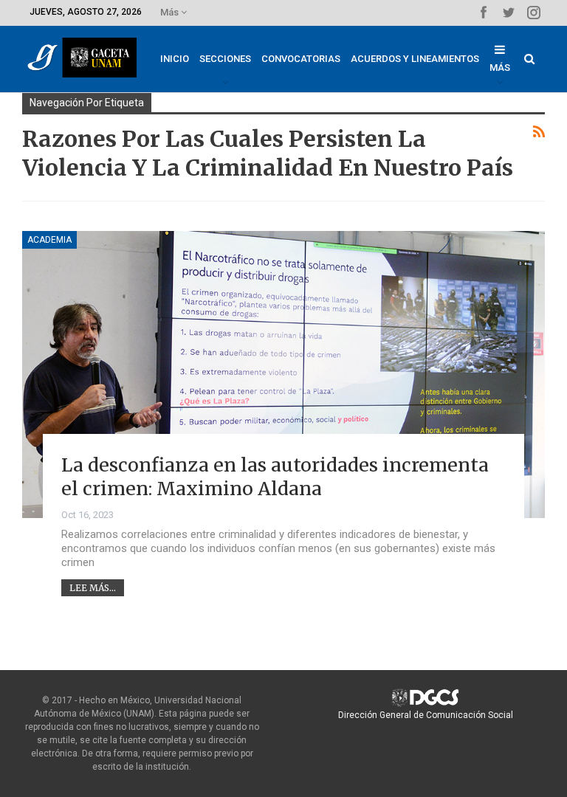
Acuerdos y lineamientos (415, 58)
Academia (49, 240)
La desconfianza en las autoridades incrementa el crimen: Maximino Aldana (275, 477)
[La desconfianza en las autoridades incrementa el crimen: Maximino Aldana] (283, 374)
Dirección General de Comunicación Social (425, 715)
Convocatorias (300, 58)
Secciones (225, 58)
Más (170, 12)
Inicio (174, 58)
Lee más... (92, 587)
